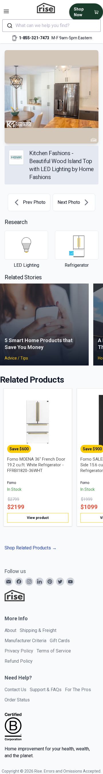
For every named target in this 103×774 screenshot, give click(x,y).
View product (38, 518)
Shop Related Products (31, 548)
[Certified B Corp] (13, 727)
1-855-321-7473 (34, 38)
